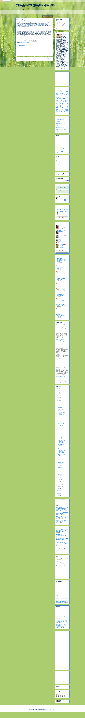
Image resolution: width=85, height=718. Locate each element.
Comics (67, 93)
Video (62, 113)
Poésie (67, 105)
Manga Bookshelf (60, 304)
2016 (58, 390)
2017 (58, 388)
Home (34, 58)
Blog (63, 91)
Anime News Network (60, 119)
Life (64, 101)
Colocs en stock (61, 447)
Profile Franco (58, 346)
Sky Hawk (60, 448)
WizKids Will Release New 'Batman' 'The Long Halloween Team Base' (62, 576)
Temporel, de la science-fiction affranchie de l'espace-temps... (62, 273)
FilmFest (66, 96)
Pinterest (57, 166)
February (60, 484)
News (67, 103)
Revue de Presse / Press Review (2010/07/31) (61, 413)
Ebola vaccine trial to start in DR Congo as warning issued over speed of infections (62, 601)
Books (67, 91)
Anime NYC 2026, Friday (61, 305)
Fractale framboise (61, 278)
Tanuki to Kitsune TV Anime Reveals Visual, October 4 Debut (61, 517)
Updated (59, 113)
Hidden (60, 239)
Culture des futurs (61, 271)
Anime (57, 90)
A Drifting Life (60, 425)
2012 (58, 397)
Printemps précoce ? (60, 332)
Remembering (58, 369)
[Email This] (32, 41)
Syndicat (27, 42)
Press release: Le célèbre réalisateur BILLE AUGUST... (62, 433)
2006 (58, 493)
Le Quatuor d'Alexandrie (63, 211)
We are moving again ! (61, 20)
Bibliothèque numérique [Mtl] (61, 127)
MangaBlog (59, 308)
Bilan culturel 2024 (60, 300)
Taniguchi (67, 110)
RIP (60, 109)
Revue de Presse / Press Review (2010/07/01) (61, 471)
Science (63, 109)
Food (67, 97)
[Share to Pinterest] (36, 41)
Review (58, 107)
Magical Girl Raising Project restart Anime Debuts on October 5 (61, 521)
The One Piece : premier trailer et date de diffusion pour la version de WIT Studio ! (62, 549)
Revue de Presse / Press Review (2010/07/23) (61, 437)
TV (56, 113)
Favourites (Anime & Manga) (61, 143)
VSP (65, 113)
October (60, 405)
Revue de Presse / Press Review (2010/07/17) (61, 441)
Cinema (62, 93)
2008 (58, 490)
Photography (58, 105)
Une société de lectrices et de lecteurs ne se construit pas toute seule (62, 267)
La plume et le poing (61, 288)
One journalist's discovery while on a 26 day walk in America (62, 621)
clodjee (64, 34)
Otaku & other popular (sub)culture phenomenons (61, 152)
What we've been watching (61, 455)
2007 (58, 491)
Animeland (58, 121)
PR (63, 106)
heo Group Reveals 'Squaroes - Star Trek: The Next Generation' (62, 562)
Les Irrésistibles (60, 294)
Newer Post (19, 58)
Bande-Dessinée (59, 91)
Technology (58, 111)
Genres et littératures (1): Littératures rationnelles (61, 145)
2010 (58, 400)
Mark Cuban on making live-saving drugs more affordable (61, 617)
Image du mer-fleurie (60, 361)
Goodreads (58, 162)
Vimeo (57, 168)
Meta (56, 103)
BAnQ (57, 125)
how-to (62, 100)
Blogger (54, 709)
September (60, 407)
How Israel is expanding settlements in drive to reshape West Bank (62, 584)
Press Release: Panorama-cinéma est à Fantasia (61, 464)
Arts (68, 90)
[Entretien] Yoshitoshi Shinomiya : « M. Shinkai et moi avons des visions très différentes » (62, 530)
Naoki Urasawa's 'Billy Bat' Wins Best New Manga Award (62, 571)
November (60, 403)
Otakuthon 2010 (61, 423)
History (57, 100)
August (59, 409)
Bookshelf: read (62, 224)
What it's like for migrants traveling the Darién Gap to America (61, 613)
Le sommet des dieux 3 (61, 236)
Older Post (49, 58)
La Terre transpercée (61, 231)
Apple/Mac (61, 90)
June (59, 477)
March (59, 482)
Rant (68, 106)
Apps (65, 90)
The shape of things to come (62, 445)
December (60, 402)
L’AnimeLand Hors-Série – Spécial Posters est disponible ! (62, 535)
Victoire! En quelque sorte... (61, 458)
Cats (57, 93)
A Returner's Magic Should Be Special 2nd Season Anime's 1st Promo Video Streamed (62, 503)
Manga (67, 101)
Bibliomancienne (60, 265)
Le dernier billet (59, 279)
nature (61, 103)
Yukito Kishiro (61, 228)
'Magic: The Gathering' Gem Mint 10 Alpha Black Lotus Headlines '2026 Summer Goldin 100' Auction (62, 567)
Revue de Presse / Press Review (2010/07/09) (61, 451)
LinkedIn (57, 164)
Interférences (60, 283)
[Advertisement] (34, 53)
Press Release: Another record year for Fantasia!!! (61, 418)
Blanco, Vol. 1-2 (61, 467)
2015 (58, 392)
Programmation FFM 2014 (61, 376)
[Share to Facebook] (35, 41)
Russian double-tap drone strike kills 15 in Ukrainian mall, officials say (62, 589)
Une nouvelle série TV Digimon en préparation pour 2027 (62, 539)
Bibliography (58, 137)
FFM (61, 96)
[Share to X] (34, 41)
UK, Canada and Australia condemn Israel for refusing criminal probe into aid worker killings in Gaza (61, 593)
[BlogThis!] (33, 41)
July (59, 410)
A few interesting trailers (61, 421)
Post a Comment (21, 47)
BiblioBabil (59, 258)
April (59, 481)
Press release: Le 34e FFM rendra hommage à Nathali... (61, 429)
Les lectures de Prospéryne (60, 299)
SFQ (59, 110)
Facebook (58, 158)
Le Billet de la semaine (61, 295)
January (60, 486)
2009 (58, 488)
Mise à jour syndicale (60, 475)
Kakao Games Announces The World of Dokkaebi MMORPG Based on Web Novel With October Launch (62, 509)
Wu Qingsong (62, 232)
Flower (57, 97)
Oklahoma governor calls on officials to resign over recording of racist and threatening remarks (62, 626)
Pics (63, 105)
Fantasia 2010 (61, 469)
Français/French (22, 42)
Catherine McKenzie (60, 241)
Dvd (61, 94)
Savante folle (60, 314)
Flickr (57, 160)
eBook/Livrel (66, 94)
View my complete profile (61, 68)
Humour (67, 100)
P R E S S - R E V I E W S (61, 12)
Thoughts (66, 111)
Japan (57, 101)
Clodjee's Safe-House (35, 5)
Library (60, 101)
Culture (57, 94)
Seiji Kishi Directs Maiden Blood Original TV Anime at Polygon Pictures (62, 513)
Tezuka (62, 111)
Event (57, 96)
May (59, 479)
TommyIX (46, 709)
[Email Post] (30, 40)
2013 (58, 395)
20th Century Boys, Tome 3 (61, 245)
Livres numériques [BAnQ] (61, 129)
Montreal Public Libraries (60, 123)
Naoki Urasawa (62, 247)
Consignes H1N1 (59, 354)
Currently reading (62, 209)
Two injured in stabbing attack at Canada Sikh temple (62, 598)
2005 (58, 495)
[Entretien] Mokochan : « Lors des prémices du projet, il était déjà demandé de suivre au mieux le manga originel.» (62, 544)
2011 (58, 398)
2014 (58, 393)
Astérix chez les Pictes (60, 339)
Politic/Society (58, 106)
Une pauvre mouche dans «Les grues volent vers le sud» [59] (61, 260)
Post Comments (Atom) (36, 62)
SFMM (57, 131)
